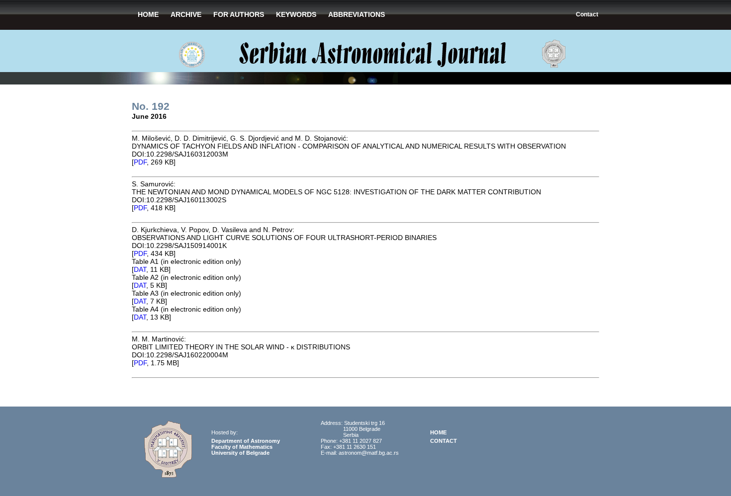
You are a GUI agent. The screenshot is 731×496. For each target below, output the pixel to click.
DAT (140, 269)
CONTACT (443, 441)
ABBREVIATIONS (356, 14)
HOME (148, 14)
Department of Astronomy (245, 441)
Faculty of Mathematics (242, 447)
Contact (587, 14)
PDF (140, 162)
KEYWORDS (296, 14)
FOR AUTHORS (238, 14)
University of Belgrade (240, 453)
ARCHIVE (186, 14)
